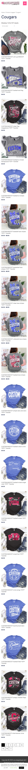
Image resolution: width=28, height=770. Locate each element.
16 (7, 748)
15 (3, 748)
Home (3, 12)
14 (21, 745)
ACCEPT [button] (21, 767)
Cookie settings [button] (13, 767)
